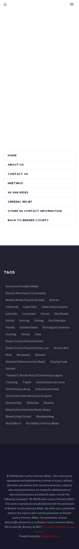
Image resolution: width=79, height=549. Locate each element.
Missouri (40, 355)
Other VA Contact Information (35, 211)
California (12, 307)
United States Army (18, 389)
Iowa (38, 334)
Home (55, 9)
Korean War (61, 348)
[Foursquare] (39, 453)
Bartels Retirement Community (26, 293)
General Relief (20, 201)
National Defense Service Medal (25, 361)
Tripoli (27, 382)
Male (9, 355)
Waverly (49, 403)
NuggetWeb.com (50, 536)
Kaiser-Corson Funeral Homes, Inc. (27, 348)
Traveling (12, 382)
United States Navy (47, 389)
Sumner (10, 368)
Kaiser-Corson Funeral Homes (24, 341)
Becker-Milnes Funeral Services (25, 300)
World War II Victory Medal (42, 423)
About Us (16, 164)
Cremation (29, 313)
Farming (24, 320)
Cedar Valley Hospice (55, 307)
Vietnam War (14, 403)
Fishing (39, 320)
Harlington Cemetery (56, 327)
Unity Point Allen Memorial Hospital (29, 396)
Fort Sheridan (57, 320)
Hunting (11, 334)
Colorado (11, 313)
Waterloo (33, 403)
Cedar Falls (30, 307)
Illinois (25, 334)
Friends (10, 327)
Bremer (54, 300)
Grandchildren (29, 327)
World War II (13, 423)
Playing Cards (58, 361)
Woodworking (45, 416)
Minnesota (23, 355)
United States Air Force (50, 382)
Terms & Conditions (55, 527)
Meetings (15, 183)
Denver (45, 313)
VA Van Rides (18, 192)
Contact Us (18, 174)
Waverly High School (18, 416)
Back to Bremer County (28, 220)
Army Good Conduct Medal (22, 286)
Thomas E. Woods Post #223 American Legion (34, 375)
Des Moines (62, 313)
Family (10, 320)
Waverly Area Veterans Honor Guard (28, 409)
